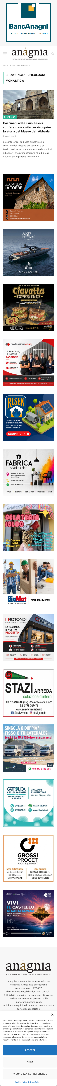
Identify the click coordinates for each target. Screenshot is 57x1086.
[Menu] (5, 53)
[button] (52, 1014)
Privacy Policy (34, 1082)
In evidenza (9, 117)
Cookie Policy (21, 1082)
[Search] (52, 53)
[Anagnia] (30, 53)
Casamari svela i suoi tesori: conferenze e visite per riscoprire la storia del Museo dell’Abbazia (27, 127)
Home (5, 65)
